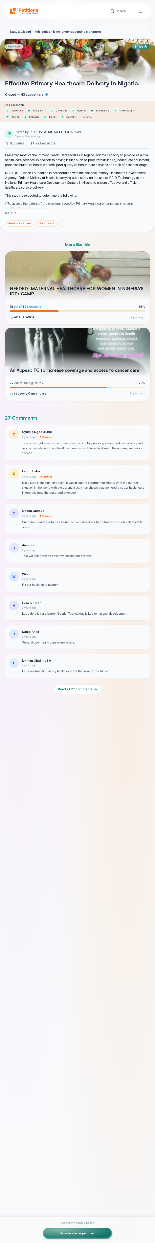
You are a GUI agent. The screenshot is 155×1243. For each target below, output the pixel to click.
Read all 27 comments (77, 689)
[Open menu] (140, 11)
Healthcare (14, 46)
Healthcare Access (19, 223)
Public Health (46, 223)
